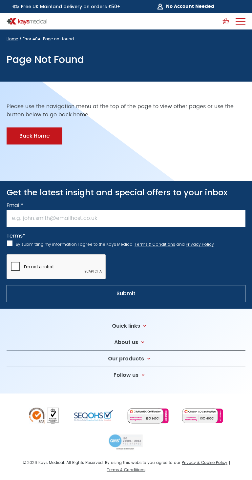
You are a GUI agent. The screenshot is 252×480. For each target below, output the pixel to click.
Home (12, 39)
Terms (16, 236)
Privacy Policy (200, 244)
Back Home (34, 136)
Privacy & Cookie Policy (204, 463)
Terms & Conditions (155, 244)
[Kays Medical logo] (27, 21)
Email (15, 205)
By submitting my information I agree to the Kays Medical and (115, 244)
